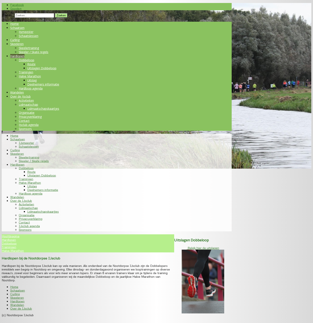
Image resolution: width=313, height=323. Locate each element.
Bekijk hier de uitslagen (203, 248)
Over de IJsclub (20, 96)
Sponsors (25, 129)
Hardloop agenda (31, 88)
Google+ (16, 8)
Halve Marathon (30, 76)
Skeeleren (17, 44)
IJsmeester (26, 32)
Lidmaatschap (28, 104)
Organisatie (26, 113)
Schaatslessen (28, 36)
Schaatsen (17, 28)
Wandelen (17, 92)
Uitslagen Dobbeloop (41, 68)
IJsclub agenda (29, 125)
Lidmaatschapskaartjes (43, 109)
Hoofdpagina (10, 236)
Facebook (17, 5)
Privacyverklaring (30, 117)
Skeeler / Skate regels (33, 52)
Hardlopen (17, 56)
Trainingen (26, 72)
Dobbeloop (26, 60)
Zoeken (61, 15)
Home (14, 24)
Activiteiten (26, 100)
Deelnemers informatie (43, 84)
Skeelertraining (29, 48)
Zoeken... (8, 15)
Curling (15, 40)
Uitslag (32, 80)
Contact (24, 121)
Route (31, 64)
